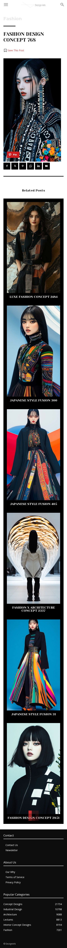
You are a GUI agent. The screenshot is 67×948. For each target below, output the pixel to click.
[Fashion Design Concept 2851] (33, 768)
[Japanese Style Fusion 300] (33, 351)
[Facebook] (6, 166)
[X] (14, 166)
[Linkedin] (38, 166)
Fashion (12, 18)
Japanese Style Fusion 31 (33, 714)
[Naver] (46, 166)
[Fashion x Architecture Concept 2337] (33, 558)
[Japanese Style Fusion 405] (33, 454)
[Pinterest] (22, 166)
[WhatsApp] (30, 166)
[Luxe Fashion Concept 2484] (33, 247)
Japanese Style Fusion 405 (33, 504)
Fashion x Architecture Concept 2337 (33, 609)
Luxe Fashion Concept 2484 (34, 297)
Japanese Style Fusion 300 (33, 400)
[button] (13, 50)
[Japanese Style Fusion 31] (33, 664)
